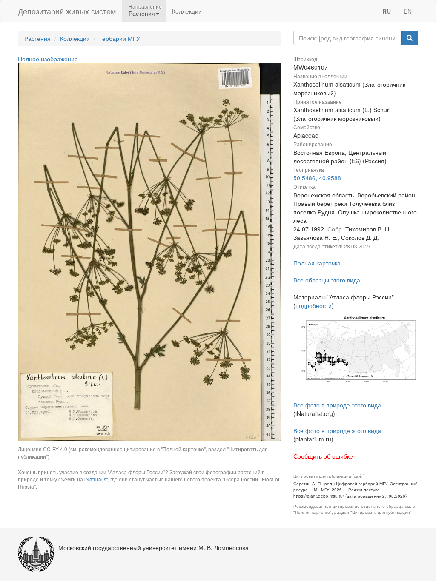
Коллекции (187, 11)
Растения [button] (142, 13)
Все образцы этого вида (326, 280)
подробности (313, 305)
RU (386, 11)
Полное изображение (48, 58)
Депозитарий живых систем (67, 11)
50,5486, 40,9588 (317, 178)
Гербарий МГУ (119, 38)
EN (408, 11)
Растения (37, 38)
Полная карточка (317, 263)
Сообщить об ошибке (323, 456)
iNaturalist (96, 479)
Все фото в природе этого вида (337, 405)
